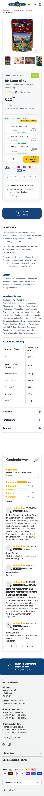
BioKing (10, 790)
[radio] (22, 128)
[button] (40, 4)
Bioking (8, 75)
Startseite (5, 10)
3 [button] (22, 646)
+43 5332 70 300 (17, 704)
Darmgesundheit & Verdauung (23, 10)
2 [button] (16, 646)
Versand (23, 108)
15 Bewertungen (24, 92)
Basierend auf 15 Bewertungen (19, 472)
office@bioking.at (22, 670)
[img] (19, 508)
